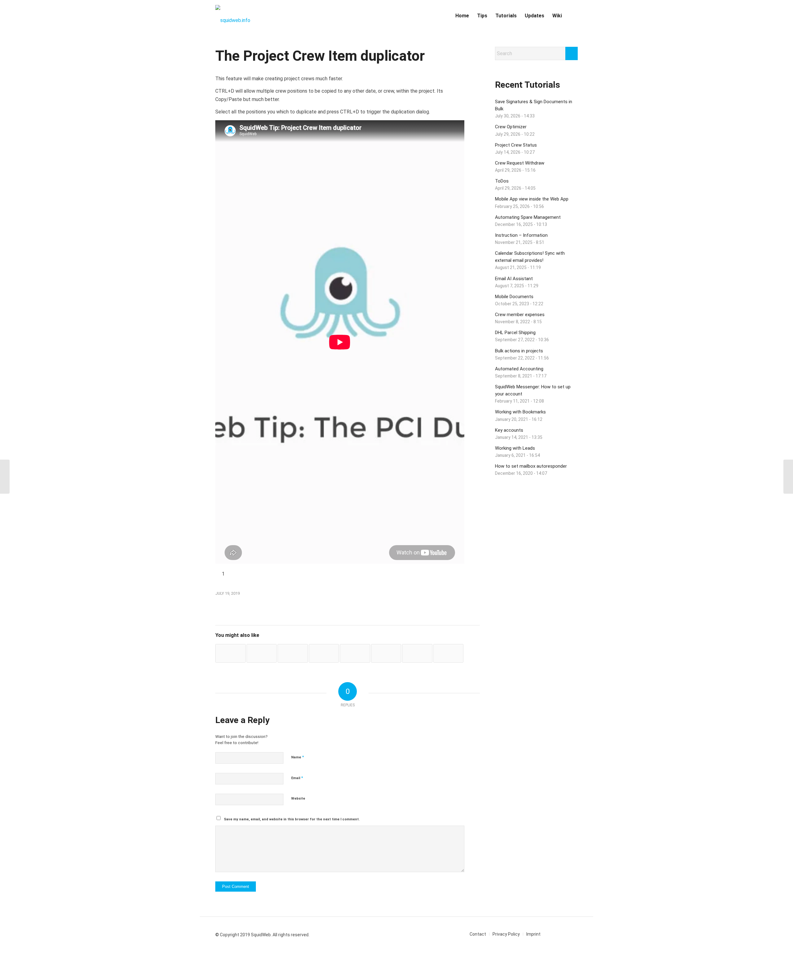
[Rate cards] (262, 653)
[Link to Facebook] (573, 933)
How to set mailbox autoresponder (531, 466)
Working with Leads (515, 448)
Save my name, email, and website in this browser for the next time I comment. (292, 819)
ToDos (502, 181)
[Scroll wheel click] (5, 477)
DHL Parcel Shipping (515, 332)
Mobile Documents (514, 296)
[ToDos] (386, 653)
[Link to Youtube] (563, 933)
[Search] (572, 15)
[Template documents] (293, 653)
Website (298, 798)
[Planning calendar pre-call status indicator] (417, 653)
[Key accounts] (448, 653)
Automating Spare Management (528, 217)
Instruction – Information (521, 235)
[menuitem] (462, 15)
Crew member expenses (520, 314)
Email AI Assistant (514, 278)
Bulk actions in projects (519, 351)
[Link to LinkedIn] (554, 933)
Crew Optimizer (511, 127)
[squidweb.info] (232, 15)
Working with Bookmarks (520, 412)
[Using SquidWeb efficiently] (355, 653)
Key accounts (509, 430)
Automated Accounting (519, 369)
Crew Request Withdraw (519, 163)
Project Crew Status (516, 145)
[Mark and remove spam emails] (324, 653)
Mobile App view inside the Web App (531, 199)
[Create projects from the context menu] (230, 653)
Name (297, 757)
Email (297, 777)
